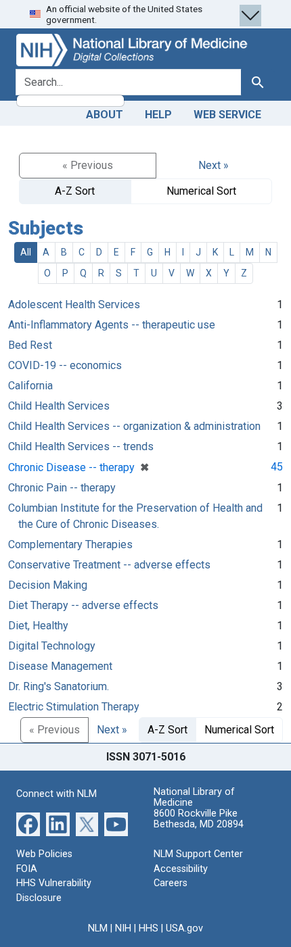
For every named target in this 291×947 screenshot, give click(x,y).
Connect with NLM (56, 794)
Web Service (227, 114)
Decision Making (47, 585)
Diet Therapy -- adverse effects (83, 605)
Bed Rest (30, 345)
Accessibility (181, 869)
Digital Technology (51, 645)
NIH (123, 928)
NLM (98, 928)
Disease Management (60, 666)
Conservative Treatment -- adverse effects (109, 564)
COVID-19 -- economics (65, 365)
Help (158, 114)
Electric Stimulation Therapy (73, 706)
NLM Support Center (198, 854)
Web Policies (44, 854)
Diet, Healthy (38, 625)
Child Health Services (59, 405)
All (25, 252)
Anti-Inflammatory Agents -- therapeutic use (111, 324)
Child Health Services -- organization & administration (134, 426)
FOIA (26, 869)
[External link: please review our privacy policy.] (28, 823)
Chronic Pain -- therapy (62, 487)
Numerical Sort (201, 191)
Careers (170, 883)
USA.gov (184, 928)
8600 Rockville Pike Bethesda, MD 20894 (199, 819)
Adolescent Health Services (74, 304)
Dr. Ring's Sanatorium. (58, 686)
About (104, 114)
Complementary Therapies (70, 544)
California (30, 385)
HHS (148, 928)
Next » (213, 165)
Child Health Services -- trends (81, 446)
